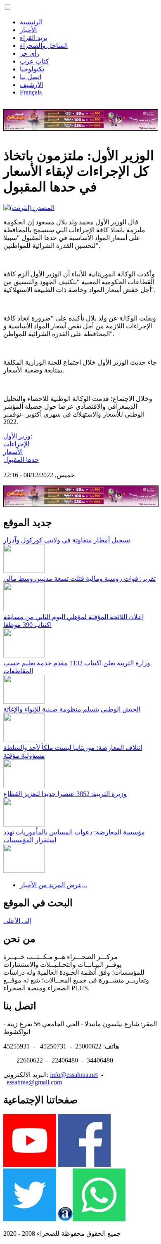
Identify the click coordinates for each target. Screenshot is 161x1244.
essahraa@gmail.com (34, 1082)
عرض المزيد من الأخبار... (53, 884)
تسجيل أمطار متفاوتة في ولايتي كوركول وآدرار (66, 540)
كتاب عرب (34, 61)
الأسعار (13, 451)
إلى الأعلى (17, 920)
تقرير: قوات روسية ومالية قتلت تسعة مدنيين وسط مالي (79, 578)
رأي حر (30, 53)
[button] (7, 7)
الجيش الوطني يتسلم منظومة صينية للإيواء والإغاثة (71, 709)
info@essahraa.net (74, 1074)
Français (31, 92)
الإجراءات (16, 444)
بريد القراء (33, 37)
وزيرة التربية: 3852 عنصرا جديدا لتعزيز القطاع (65, 793)
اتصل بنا (30, 76)
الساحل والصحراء (44, 45)
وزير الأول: (17, 436)
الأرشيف (31, 84)
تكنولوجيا (32, 69)
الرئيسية (31, 22)
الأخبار (28, 29)
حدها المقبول (21, 459)
